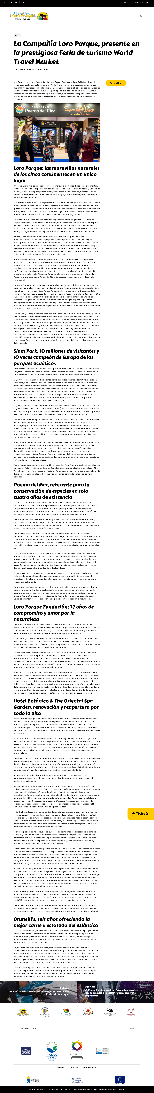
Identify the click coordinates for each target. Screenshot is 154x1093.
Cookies (121, 1089)
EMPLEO (60, 1067)
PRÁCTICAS (73, 1067)
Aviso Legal (92, 1089)
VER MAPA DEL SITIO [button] (28, 1028)
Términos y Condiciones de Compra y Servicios (67, 1089)
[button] (147, 16)
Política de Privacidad (108, 1089)
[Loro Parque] (76, 1050)
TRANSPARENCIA (89, 1067)
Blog (17, 35)
